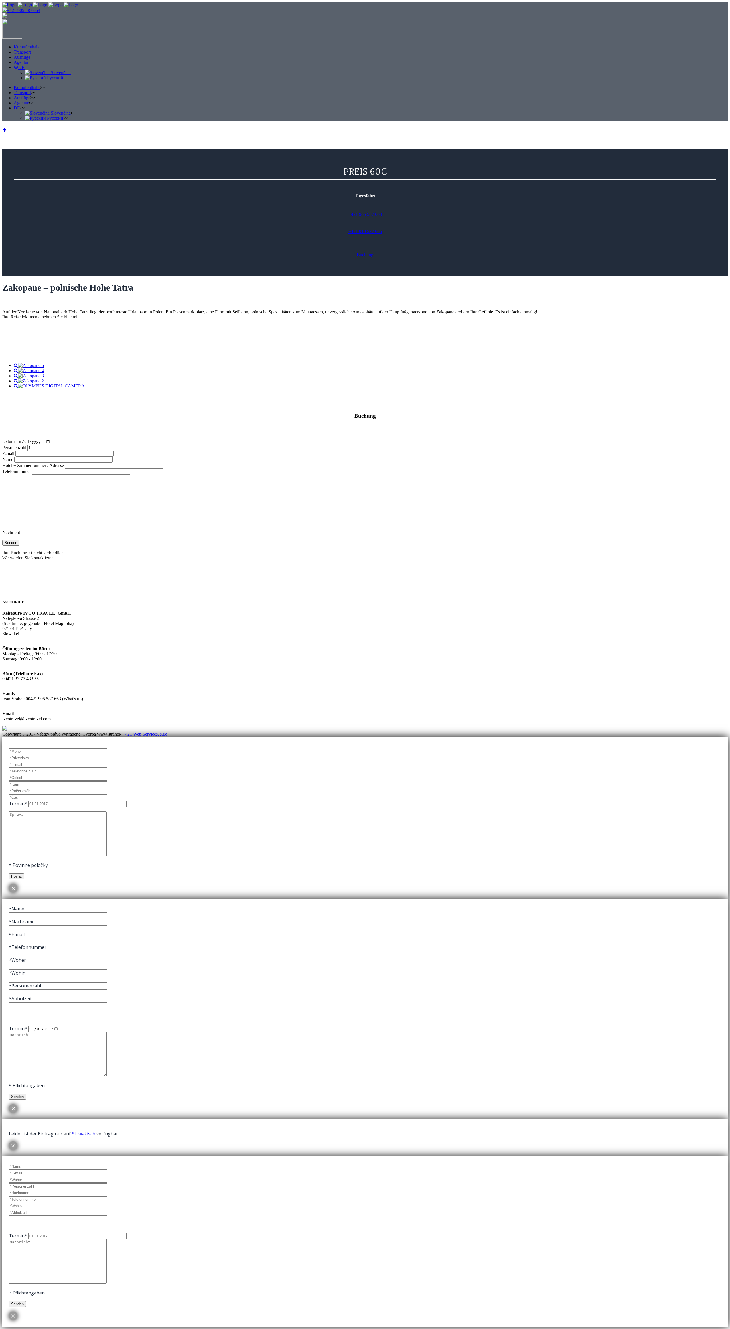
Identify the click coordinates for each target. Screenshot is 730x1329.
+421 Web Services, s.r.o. (146, 734)
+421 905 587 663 (23, 10)
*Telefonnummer (27, 947)
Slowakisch (83, 1134)
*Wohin (17, 973)
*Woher (17, 960)
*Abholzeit (20, 998)
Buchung (365, 254)
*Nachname (22, 921)
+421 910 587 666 (365, 231)
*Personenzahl (25, 986)
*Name (16, 909)
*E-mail (17, 934)
